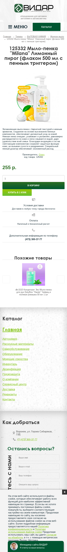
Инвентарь (9, 364)
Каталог (46, 26)
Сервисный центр (14, 384)
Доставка (8, 389)
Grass (42, 154)
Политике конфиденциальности (28, 528)
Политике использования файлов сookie (27, 530)
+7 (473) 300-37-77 (27, 439)
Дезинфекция (11, 369)
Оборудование (12, 354)
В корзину (33, 185)
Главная (7, 36)
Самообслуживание (15, 349)
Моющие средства (15, 359)
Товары (19, 36)
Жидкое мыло (57, 36)
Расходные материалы (18, 344)
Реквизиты (9, 394)
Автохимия (9, 339)
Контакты (8, 399)
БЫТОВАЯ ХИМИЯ (36, 36)
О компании (10, 379)
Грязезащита (11, 374)
